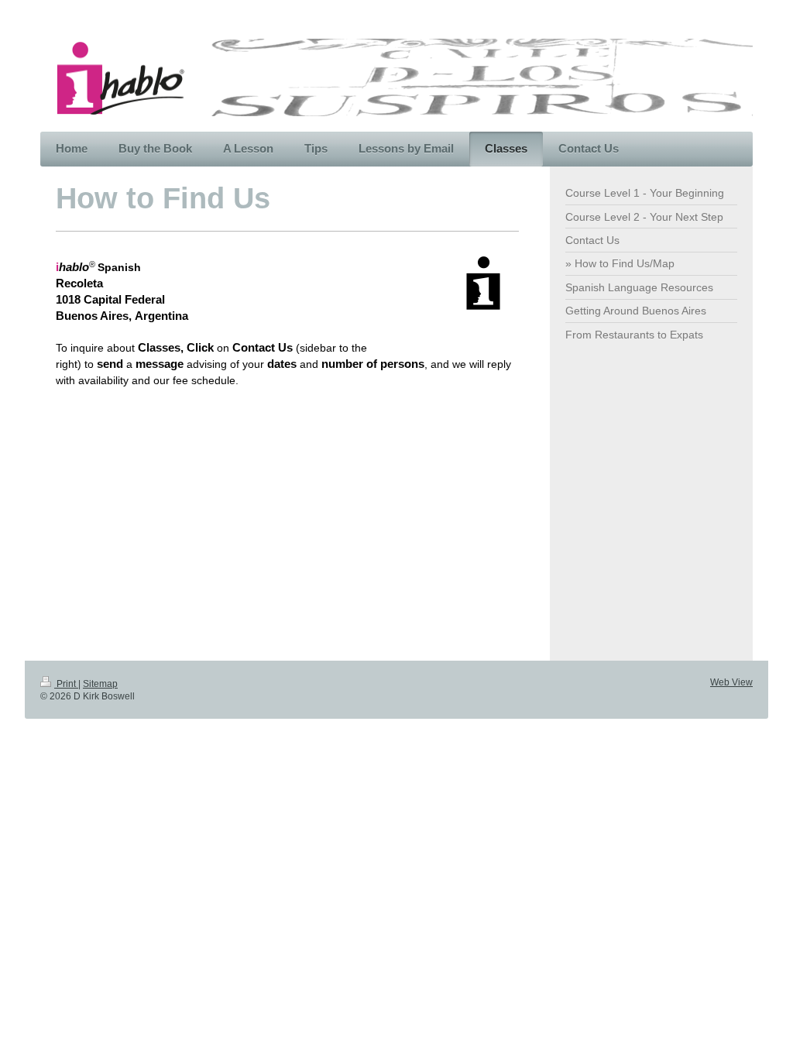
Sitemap (100, 683)
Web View (731, 682)
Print (66, 683)
